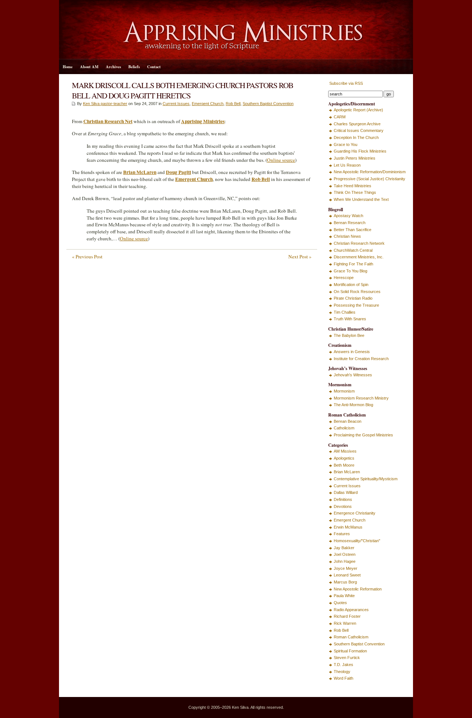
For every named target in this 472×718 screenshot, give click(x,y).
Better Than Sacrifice (352, 229)
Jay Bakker (344, 548)
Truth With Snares (350, 319)
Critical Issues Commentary (359, 130)
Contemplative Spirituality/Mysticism (366, 479)
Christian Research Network (359, 243)
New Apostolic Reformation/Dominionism (370, 172)
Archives (113, 67)
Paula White (344, 595)
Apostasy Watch (348, 215)
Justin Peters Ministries (354, 158)
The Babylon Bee (349, 335)
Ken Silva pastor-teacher (105, 103)
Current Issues (176, 103)
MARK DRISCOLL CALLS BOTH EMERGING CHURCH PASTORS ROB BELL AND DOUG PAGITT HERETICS (182, 90)
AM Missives (345, 451)
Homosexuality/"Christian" (357, 540)
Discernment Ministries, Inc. (359, 257)
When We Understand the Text (361, 199)
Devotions (343, 506)
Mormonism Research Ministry (361, 398)
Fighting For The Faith (353, 264)
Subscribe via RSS (345, 83)
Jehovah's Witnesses (353, 375)
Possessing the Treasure (356, 305)
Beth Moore (344, 465)
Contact (154, 67)
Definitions (343, 499)
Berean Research (349, 222)
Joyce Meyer (345, 568)
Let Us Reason (347, 165)
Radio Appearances (351, 609)
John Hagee (344, 561)
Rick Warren (345, 623)
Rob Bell (233, 103)
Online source (281, 160)
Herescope (344, 277)
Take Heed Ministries (352, 186)
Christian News (347, 236)
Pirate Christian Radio (353, 298)
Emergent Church (207, 103)
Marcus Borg (345, 582)
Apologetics (344, 458)
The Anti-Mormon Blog (353, 404)
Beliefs (134, 67)
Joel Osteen (344, 554)
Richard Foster (347, 616)
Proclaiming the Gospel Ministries (363, 435)
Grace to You (345, 144)
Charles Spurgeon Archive (357, 124)
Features (342, 533)
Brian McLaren (347, 472)
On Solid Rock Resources (357, 291)
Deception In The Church (356, 137)
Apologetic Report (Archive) (358, 110)
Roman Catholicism (351, 637)
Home (68, 67)
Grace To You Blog (350, 271)
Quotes (340, 602)
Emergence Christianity (354, 513)
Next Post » (300, 256)
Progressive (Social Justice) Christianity (369, 179)
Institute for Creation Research (361, 358)
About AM (89, 67)
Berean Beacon (347, 421)
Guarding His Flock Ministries (360, 151)
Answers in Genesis (352, 351)
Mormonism (344, 391)
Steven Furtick (347, 657)
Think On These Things (355, 192)
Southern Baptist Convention (268, 103)
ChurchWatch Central (353, 250)
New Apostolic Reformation (358, 589)
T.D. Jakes (343, 664)
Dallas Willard (346, 492)
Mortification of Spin (351, 284)
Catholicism (344, 428)
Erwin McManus (348, 527)
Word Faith (343, 678)
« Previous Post (87, 256)
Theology (342, 671)
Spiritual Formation (350, 651)
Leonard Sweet (347, 575)
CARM (340, 117)
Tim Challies (344, 312)
